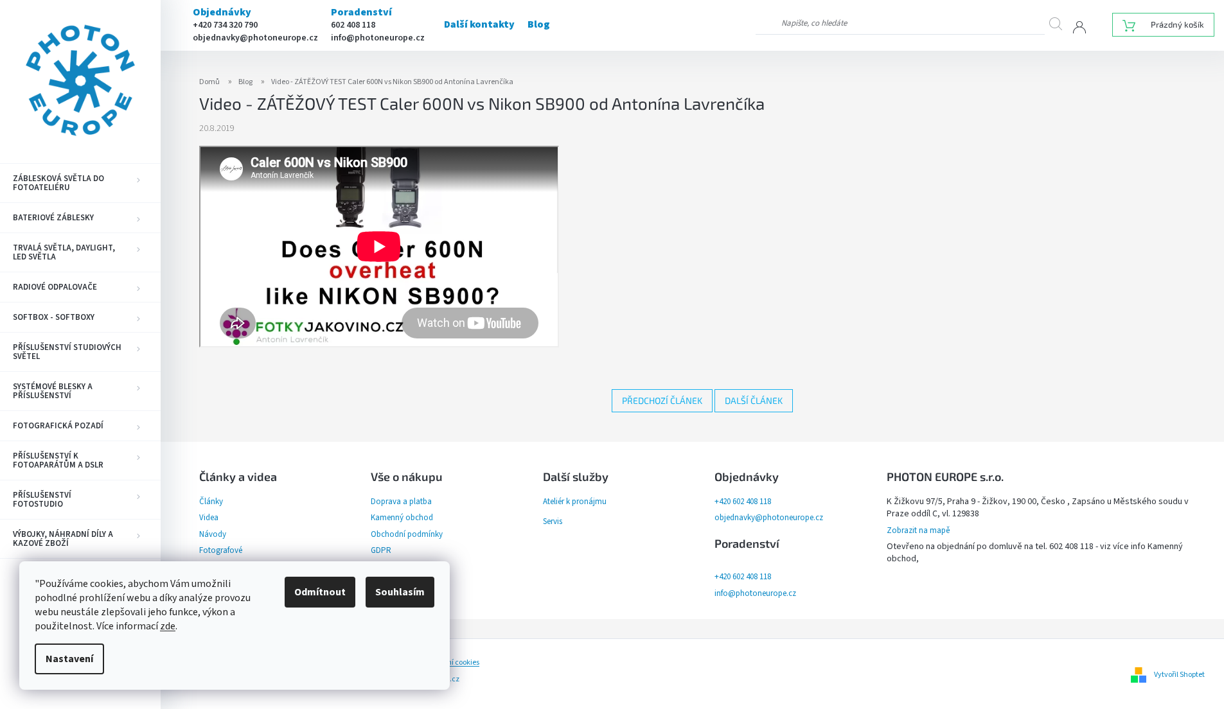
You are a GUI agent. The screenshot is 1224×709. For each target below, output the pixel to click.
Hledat (1061, 23)
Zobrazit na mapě (918, 530)
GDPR (381, 550)
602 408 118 (353, 25)
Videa (208, 517)
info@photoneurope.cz (378, 37)
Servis (552, 521)
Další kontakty (479, 24)
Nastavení (69, 659)
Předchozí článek (662, 400)
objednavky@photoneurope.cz (255, 37)
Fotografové (220, 550)
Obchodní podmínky (407, 534)
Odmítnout (320, 592)
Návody (212, 534)
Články (211, 501)
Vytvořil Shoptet (1179, 674)
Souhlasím (400, 592)
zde (167, 626)
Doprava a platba (401, 501)
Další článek (754, 400)
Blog (539, 24)
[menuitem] (80, 183)
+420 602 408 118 (742, 501)
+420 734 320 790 (225, 25)
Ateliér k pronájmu (575, 501)
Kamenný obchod (402, 517)
